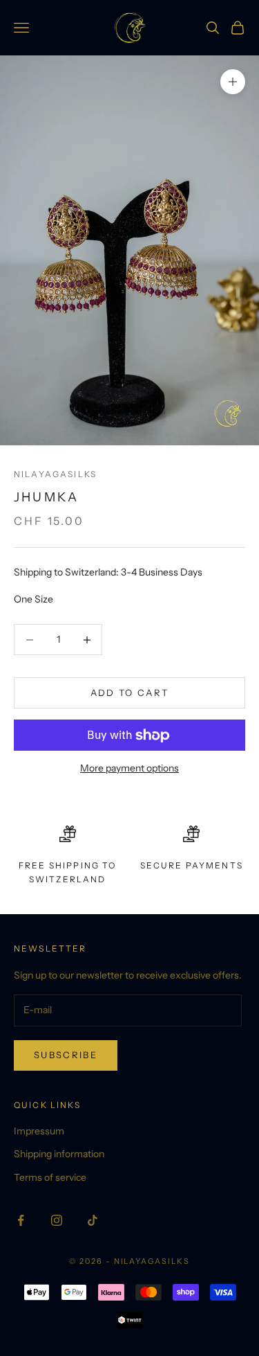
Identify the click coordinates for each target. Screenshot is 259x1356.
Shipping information (59, 1154)
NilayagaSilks (55, 474)
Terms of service (50, 1177)
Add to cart (129, 692)
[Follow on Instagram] (57, 1220)
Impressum (39, 1131)
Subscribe (65, 1054)
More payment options (129, 768)
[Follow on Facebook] (21, 1220)
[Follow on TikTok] (92, 1220)
